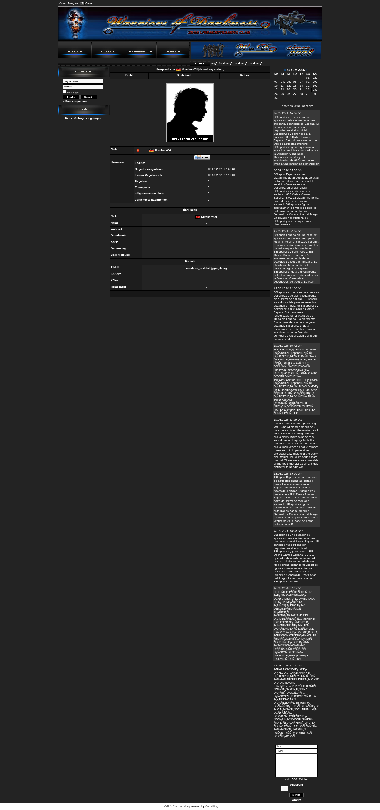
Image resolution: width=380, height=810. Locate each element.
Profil (129, 74)
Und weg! (219, 63)
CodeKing (211, 806)
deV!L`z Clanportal (174, 806)
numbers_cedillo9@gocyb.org (206, 268)
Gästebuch (184, 74)
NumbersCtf (190, 69)
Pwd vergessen (76, 101)
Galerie (245, 74)
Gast (88, 3)
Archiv (296, 799)
